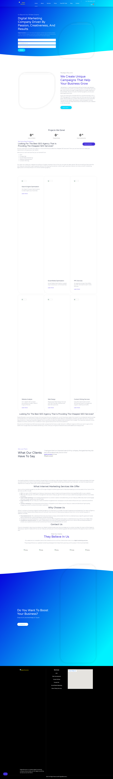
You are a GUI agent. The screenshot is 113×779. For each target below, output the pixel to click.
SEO (57, 673)
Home (36, 3)
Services (49, 3)
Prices (55, 3)
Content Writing (56, 679)
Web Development (56, 676)
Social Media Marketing (56, 685)
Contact (77, 3)
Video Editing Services (56, 688)
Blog (71, 3)
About (42, 3)
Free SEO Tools (63, 3)
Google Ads (56, 682)
